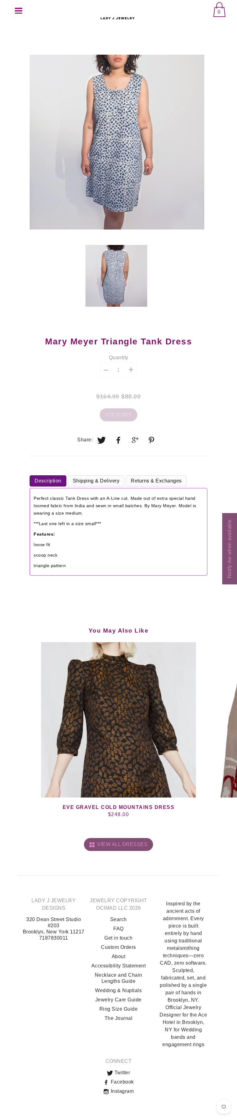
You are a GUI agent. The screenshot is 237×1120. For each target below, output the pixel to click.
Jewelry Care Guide (118, 999)
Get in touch (118, 938)
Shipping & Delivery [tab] (96, 480)
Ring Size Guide (118, 1009)
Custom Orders (118, 947)
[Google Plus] (135, 440)
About (119, 956)
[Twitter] (101, 440)
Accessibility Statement (118, 965)
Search (118, 919)
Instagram (121, 1091)
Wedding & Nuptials (118, 990)
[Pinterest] (152, 440)
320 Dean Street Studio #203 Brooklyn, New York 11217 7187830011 (54, 929)
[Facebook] (118, 440)
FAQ (118, 928)
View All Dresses (121, 844)
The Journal (119, 1018)
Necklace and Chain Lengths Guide (118, 978)
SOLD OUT (118, 414)
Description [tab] (48, 480)
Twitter (121, 1072)
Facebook (121, 1081)
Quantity (118, 357)
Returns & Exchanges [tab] (156, 480)
